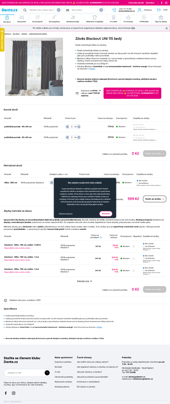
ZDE (133, 28)
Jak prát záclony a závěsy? (89, 372)
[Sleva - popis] (100, 237)
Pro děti (113, 21)
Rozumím (106, 214)
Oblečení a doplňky (94, 21)
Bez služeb (140, 125)
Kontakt (58, 367)
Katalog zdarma (62, 387)
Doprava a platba (63, 362)
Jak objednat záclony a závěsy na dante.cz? (97, 367)
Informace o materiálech (88, 382)
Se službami (140, 127)
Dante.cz (7, 34)
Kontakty (150, 3)
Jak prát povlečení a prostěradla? (92, 377)
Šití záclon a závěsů (86, 387)
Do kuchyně (37, 21)
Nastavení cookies (63, 382)
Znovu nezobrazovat (166, 28)
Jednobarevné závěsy (38, 34)
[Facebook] (162, 2)
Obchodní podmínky (64, 377)
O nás (57, 372)
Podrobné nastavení (66, 214)
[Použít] (101, 10)
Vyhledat (58, 10)
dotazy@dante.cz (127, 11)
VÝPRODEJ (144, 21)
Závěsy (24, 34)
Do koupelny (54, 21)
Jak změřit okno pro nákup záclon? (93, 362)
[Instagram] (166, 2)
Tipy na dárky (161, 21)
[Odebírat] (47, 372)
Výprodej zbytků (136, 3)
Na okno (7, 22)
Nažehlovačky (72, 21)
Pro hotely (128, 21)
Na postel (21, 21)
